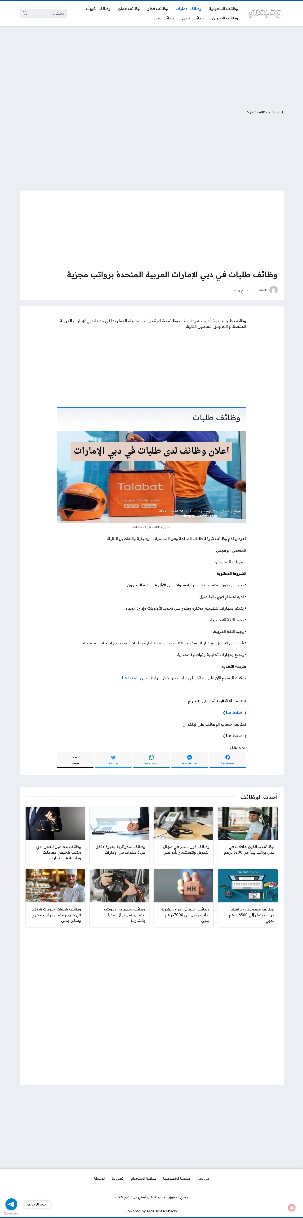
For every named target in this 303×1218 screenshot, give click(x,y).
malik (263, 290)
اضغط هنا (130, 677)
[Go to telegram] (11, 1204)
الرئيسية (278, 112)
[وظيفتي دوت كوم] (265, 13)
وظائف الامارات (256, 112)
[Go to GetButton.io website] (11, 1213)
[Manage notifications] (292, 1207)
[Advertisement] (151, 65)
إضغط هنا (235, 712)
